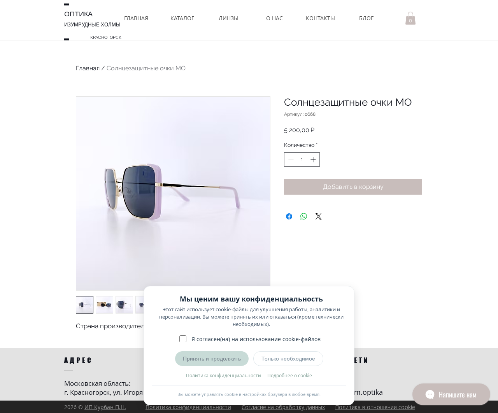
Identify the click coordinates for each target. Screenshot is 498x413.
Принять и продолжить (212, 358)
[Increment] (314, 159)
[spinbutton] (302, 159)
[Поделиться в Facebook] (289, 216)
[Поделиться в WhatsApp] (304, 216)
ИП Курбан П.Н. (105, 407)
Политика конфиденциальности (223, 375)
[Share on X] (318, 216)
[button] (182, 18)
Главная (88, 68)
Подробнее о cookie (289, 375)
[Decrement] (290, 159)
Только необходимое (288, 358)
